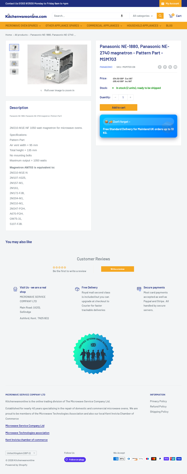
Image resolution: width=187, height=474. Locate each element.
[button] (121, 16)
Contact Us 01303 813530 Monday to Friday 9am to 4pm (36, 3)
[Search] (160, 16)
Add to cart (118, 107)
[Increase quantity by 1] (130, 97)
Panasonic (106, 66)
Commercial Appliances (103, 25)
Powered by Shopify (16, 464)
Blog (169, 25)
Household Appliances (142, 25)
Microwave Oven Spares (21, 25)
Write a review (118, 269)
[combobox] (90, 16)
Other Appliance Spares (62, 25)
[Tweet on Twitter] (170, 66)
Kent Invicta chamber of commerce (26, 439)
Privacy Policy (158, 401)
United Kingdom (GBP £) (19, 453)
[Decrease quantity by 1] (115, 97)
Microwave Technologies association (27, 432)
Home (8, 34)
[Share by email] (175, 66)
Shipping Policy (159, 411)
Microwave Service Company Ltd (24, 425)
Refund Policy (158, 406)
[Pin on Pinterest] (165, 66)
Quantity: (105, 97)
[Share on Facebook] (160, 66)
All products (21, 34)
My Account (172, 3)
